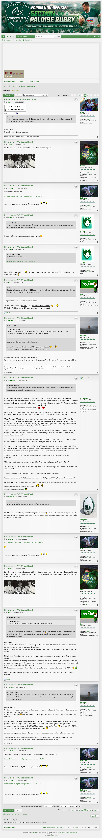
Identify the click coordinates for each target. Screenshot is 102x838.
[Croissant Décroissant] (72, 806)
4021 (88, 172)
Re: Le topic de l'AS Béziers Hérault (21, 99)
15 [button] (88, 95)
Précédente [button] (72, 95)
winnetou (83, 519)
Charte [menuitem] (91, 37)
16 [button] (90, 95)
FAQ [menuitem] (88, 37)
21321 (89, 405)
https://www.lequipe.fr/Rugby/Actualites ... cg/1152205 (23, 196)
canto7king (84, 398)
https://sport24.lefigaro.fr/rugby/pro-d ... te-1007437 (22, 784)
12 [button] (79, 95)
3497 (88, 526)
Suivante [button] (98, 95)
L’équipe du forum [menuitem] (50, 827)
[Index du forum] (51, 17)
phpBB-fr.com (54, 835)
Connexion (18, 40)
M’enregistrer (29, 40)
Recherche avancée (59, 36)
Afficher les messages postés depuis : (32, 806)
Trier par (57, 806)
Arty (53, 834)
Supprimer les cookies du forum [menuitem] (68, 827)
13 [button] (82, 95)
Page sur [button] (69, 95)
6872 (88, 238)
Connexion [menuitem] (95, 37)
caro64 (82, 166)
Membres (23, 36)
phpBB (34, 832)
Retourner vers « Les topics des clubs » (16, 814)
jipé (81, 294)
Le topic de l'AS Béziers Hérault (19, 86)
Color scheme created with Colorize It (67, 832)
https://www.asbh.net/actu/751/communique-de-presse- (24, 542)
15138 (89, 205)
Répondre (7, 95)
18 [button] (95, 95)
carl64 (82, 231)
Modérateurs (15, 90)
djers (82, 112)
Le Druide (83, 198)
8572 (88, 342)
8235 (88, 301)
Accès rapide (3, 37)
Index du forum (11, 81)
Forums (11, 36)
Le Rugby (21, 81)
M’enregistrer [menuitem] (99, 37)
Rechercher (55, 36)
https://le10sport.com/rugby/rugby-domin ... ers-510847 (24, 759)
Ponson (83, 335)
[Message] (5, 102)
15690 (89, 119)
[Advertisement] (64, 61)
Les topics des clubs (32, 81)
